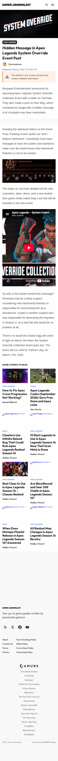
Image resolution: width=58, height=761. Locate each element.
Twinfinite (29, 675)
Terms (5, 648)
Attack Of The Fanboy (29, 684)
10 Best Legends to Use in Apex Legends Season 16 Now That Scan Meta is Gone (43, 442)
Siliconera (29, 692)
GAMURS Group (49, 742)
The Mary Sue (29, 717)
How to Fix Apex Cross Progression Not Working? (14, 393)
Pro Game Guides (29, 671)
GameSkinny (29, 709)
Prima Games (29, 688)
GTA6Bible (29, 734)
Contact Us (7, 644)
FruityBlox (29, 726)
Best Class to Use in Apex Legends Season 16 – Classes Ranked (14, 489)
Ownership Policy (24, 652)
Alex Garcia (35, 409)
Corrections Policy (24, 648)
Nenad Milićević (9, 402)
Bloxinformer (29, 730)
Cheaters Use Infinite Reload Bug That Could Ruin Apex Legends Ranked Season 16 (13, 444)
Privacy (5, 652)
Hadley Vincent (9, 457)
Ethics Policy (22, 644)
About (5, 639)
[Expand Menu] (53, 5)
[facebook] (20, 627)
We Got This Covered (29, 696)
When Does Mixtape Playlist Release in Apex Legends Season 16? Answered (13, 535)
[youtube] (27, 627)
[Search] (47, 5)
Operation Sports (29, 713)
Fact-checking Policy (26, 639)
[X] (13, 627)
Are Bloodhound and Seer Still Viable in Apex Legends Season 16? (41, 491)
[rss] (5, 627)
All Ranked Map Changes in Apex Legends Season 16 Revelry (43, 533)
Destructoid (29, 701)
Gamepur (29, 680)
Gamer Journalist (29, 705)
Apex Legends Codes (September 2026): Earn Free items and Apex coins (43, 397)
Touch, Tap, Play (29, 722)
